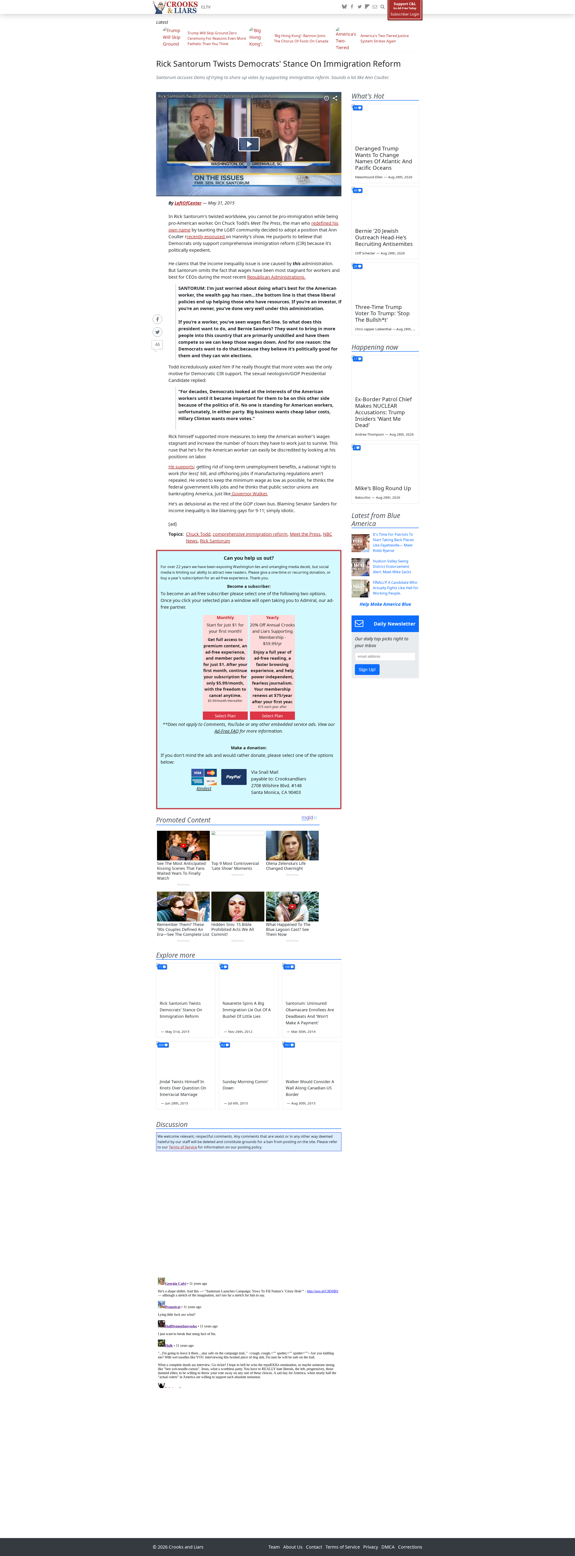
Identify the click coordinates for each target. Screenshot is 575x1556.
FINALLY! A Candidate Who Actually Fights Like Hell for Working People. (395, 588)
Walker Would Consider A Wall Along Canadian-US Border (310, 1088)
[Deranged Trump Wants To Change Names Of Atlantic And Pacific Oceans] (385, 123)
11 (160, 967)
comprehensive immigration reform (250, 534)
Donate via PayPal (234, 777)
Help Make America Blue (385, 604)
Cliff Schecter (365, 253)
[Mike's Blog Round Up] (385, 463)
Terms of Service (183, 1147)
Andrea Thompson (369, 434)
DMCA (388, 1547)
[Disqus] (248, 1332)
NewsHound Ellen (369, 177)
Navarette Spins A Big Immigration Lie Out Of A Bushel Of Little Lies (247, 1010)
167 (287, 1045)
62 (223, 1045)
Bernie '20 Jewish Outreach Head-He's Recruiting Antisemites (384, 237)
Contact (314, 1547)
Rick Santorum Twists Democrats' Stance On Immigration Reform (278, 63)
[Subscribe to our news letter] (375, 7)
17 (355, 359)
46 (157, 344)
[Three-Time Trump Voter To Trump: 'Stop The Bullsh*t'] (385, 281)
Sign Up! (367, 669)
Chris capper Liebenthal (373, 329)
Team (274, 1547)
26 (355, 266)
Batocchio (362, 497)
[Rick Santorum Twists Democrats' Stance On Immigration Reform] (185, 979)
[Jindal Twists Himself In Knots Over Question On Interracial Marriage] (185, 1058)
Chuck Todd (198, 534)
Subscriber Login (405, 14)
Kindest (204, 788)
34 (355, 108)
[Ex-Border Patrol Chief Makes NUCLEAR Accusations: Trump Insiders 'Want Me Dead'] (385, 374)
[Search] (382, 7)
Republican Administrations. (276, 277)
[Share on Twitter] (157, 332)
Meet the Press (305, 534)
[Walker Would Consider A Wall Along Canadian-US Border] (311, 1058)
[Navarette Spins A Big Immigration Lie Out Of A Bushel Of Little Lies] (248, 979)
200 (161, 1045)
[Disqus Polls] (248, 1213)
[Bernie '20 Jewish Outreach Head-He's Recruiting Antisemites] (385, 206)
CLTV (206, 7)
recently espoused (206, 237)
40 (355, 190)
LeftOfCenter (188, 203)
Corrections (410, 1547)
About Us (293, 1547)
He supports (181, 467)
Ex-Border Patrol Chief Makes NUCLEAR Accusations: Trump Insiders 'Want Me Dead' (383, 412)
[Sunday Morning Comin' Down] (248, 1058)
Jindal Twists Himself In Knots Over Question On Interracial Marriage (183, 1088)
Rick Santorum (215, 541)
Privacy (370, 1547)
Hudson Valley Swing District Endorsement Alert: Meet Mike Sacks (392, 566)
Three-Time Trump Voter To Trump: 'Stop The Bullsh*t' (382, 313)
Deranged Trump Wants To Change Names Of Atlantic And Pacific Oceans (383, 158)
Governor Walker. (249, 494)
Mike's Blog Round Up (383, 488)
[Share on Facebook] (157, 319)
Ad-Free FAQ (227, 731)
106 (287, 967)
